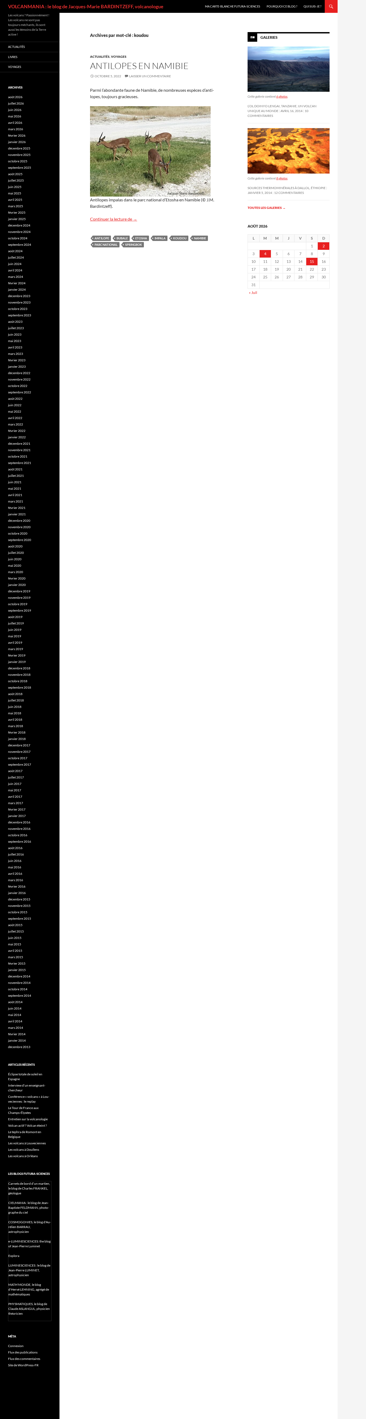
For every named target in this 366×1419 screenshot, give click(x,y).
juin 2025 (14, 187)
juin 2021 (14, 482)
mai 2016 (14, 867)
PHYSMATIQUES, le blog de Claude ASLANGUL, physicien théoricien (29, 1309)
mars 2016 (15, 880)
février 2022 (16, 431)
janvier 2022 (17, 437)
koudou (179, 238)
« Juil (253, 292)
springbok (133, 244)
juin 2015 (14, 938)
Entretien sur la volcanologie (28, 1119)
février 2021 (16, 508)
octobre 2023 (17, 309)
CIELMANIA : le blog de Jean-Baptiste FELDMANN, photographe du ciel (28, 1207)
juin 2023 (14, 334)
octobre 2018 (17, 681)
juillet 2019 (16, 623)
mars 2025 (15, 206)
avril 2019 (15, 643)
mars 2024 (15, 277)
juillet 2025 (16, 180)
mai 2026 (14, 116)
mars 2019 (15, 649)
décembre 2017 (19, 745)
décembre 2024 (19, 225)
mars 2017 (15, 803)
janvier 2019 (17, 662)
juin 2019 (14, 630)
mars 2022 (15, 424)
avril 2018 (15, 720)
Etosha (141, 238)
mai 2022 (14, 411)
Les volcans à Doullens (23, 1150)
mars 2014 (15, 1028)
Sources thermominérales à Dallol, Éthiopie (287, 188)
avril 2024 (15, 270)
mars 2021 (15, 501)
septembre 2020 (19, 540)
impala (160, 238)
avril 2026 (15, 123)
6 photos (281, 96)
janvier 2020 (17, 585)
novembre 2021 (19, 450)
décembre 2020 (19, 521)
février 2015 (16, 963)
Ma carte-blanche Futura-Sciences (232, 6)
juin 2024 (14, 264)
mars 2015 (15, 957)
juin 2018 (14, 707)
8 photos (281, 178)
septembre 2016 (19, 841)
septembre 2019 (19, 610)
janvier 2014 (17, 1040)
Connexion (16, 1346)
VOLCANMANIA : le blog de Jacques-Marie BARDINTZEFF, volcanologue (85, 6)
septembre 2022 (19, 392)
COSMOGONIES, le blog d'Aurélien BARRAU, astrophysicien (29, 1227)
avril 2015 (15, 951)
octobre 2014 (17, 989)
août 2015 (15, 925)
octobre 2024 (17, 238)
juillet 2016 (16, 854)
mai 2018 (14, 713)
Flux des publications (23, 1352)
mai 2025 (14, 193)
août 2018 (15, 694)
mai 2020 (14, 565)
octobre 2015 (17, 912)
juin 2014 (14, 1008)
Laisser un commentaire (150, 76)
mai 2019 (14, 636)
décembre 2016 (19, 822)
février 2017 (16, 809)
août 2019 (15, 617)
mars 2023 (15, 354)
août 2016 (15, 848)
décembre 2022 (19, 373)
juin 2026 (14, 110)
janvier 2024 (17, 289)
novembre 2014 (19, 983)
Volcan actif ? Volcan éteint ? (27, 1125)
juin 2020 (14, 559)
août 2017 (15, 771)
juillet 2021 (16, 476)
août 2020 (15, 546)
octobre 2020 (17, 533)
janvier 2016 (17, 893)
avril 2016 (15, 874)
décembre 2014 (19, 976)
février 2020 (16, 578)
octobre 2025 (17, 161)
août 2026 (15, 97)
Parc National (106, 244)
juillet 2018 (16, 700)
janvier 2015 (17, 970)
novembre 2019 (19, 598)
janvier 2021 (17, 514)
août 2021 (15, 469)
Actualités (100, 57)
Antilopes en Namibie (139, 65)
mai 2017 (14, 790)
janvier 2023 (17, 367)
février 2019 (16, 655)
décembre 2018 (19, 668)
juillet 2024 (16, 257)
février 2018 (16, 732)
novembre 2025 (19, 155)
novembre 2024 (19, 232)
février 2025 (16, 212)
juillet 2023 (16, 328)
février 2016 (16, 886)
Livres (12, 57)
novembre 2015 (19, 906)
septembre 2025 (19, 168)
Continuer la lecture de (113, 218)
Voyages (118, 57)
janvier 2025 (17, 219)
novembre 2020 (19, 527)
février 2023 (16, 360)
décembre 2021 (19, 444)
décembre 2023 (19, 296)
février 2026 (16, 135)
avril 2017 (15, 797)
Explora (13, 1256)
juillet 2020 (16, 553)
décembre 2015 (19, 899)
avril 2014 (15, 1021)
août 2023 (15, 322)
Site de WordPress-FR (23, 1365)
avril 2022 (15, 418)
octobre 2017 (17, 758)
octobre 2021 (17, 456)
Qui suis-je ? (312, 6)
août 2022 (15, 399)
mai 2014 (14, 1015)
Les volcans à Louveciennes (27, 1143)
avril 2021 (15, 495)
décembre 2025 (19, 148)
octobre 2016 (17, 835)
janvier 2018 (17, 739)
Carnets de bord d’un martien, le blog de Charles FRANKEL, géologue (29, 1188)
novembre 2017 (19, 752)
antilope (102, 238)
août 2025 (15, 174)
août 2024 (15, 251)
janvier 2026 (17, 142)
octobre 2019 (17, 604)
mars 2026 (15, 129)
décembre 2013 (19, 1047)
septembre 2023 (19, 315)
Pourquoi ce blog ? (282, 6)
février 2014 (16, 1034)
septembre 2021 (19, 463)
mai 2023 (14, 341)
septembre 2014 (19, 996)
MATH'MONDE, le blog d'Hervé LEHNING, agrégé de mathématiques (28, 1289)
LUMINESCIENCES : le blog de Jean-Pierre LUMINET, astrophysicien (29, 1270)
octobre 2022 (17, 386)
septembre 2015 (19, 918)
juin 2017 (14, 784)
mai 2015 (14, 944)
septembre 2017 (19, 764)
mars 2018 (15, 726)
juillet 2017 (16, 777)
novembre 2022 (19, 379)
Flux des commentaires (24, 1359)
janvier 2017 (17, 816)
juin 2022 (14, 405)
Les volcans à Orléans (23, 1156)
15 (312, 261)
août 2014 (15, 1002)
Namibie (200, 238)
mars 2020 (15, 572)
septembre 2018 (19, 687)
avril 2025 (15, 200)
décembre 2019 (19, 591)
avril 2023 (15, 347)
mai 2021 (14, 488)
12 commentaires (289, 193)
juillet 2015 (16, 931)
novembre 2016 (19, 829)
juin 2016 (14, 861)
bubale (122, 238)
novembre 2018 (19, 675)
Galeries (269, 37)
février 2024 (16, 283)
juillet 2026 (16, 103)
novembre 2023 (19, 302)
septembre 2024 (19, 245)
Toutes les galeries (267, 208)
